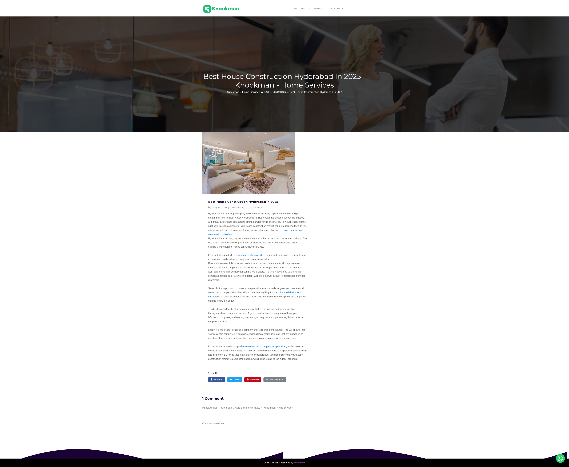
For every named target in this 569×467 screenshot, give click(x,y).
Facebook (218, 379)
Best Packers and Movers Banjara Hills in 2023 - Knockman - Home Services (253, 407)
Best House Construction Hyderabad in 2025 (316, 91)
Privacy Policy (336, 8)
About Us (305, 8)
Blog (294, 8)
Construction (279, 91)
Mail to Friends (276, 379)
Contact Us (319, 8)
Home (285, 8)
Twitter (236, 379)
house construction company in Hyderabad (263, 346)
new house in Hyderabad (249, 255)
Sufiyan (216, 207)
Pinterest (254, 379)
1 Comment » (255, 207)
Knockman (299, 462)
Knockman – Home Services (243, 91)
